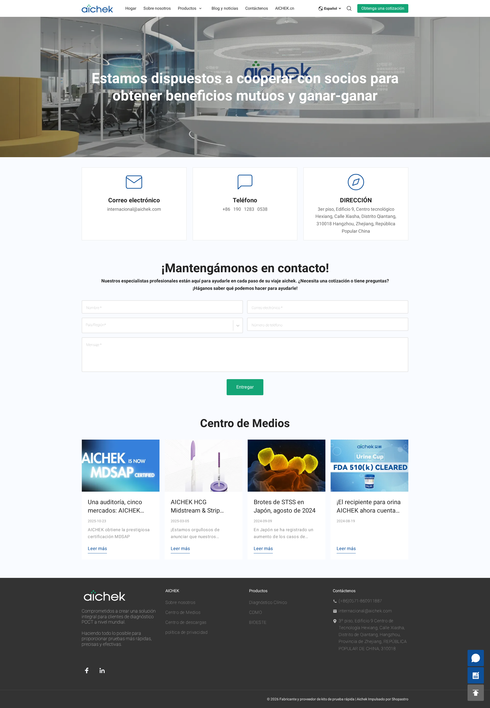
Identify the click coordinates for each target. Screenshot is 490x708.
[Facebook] (87, 670)
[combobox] (86, 328)
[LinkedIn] (102, 670)
